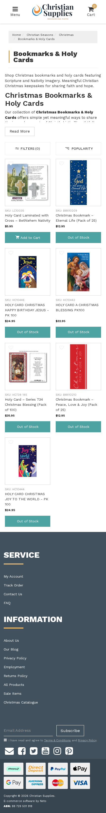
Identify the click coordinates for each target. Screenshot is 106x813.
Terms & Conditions (57, 740)
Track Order (13, 585)
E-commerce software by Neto (25, 801)
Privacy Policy (15, 658)
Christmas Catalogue (21, 702)
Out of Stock (78, 237)
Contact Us (13, 594)
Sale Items (12, 693)
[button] (11, 163)
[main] (53, 345)
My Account (13, 576)
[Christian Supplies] (53, 11)
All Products (14, 685)
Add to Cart (30, 238)
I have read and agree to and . (53, 740)
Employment (14, 667)
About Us (11, 640)
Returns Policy (15, 676)
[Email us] (9, 750)
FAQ (7, 603)
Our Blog (11, 649)
